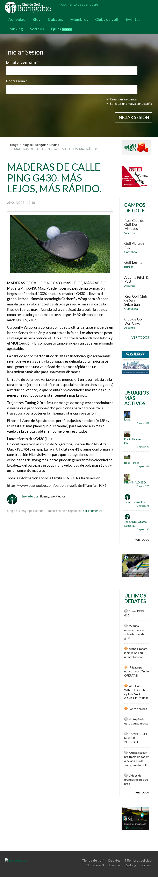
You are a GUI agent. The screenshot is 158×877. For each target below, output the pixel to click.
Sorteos (37, 29)
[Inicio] (29, 7)
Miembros (79, 19)
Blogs (14, 145)
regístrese (75, 510)
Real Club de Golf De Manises (134, 224)
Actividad (17, 19)
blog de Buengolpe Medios (41, 145)
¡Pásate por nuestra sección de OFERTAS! (136, 671)
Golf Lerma (133, 262)
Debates (55, 19)
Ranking (15, 29)
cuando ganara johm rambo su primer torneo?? (135, 653)
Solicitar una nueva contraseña (131, 103)
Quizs (61, 29)
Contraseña (16, 81)
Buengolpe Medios (53, 496)
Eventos (133, 19)
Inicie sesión (56, 510)
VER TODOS (140, 337)
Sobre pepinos (138, 708)
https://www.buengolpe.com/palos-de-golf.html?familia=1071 (56, 485)
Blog (37, 19)
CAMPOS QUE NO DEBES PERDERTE (136, 738)
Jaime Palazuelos (134, 502)
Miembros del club (138, 860)
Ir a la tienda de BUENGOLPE (78, 4)
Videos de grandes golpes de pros (136, 779)
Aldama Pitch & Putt (136, 279)
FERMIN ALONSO (135, 482)
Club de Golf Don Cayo (134, 321)
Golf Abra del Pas (134, 245)
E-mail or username (22, 62)
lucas (127, 419)
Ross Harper (131, 462)
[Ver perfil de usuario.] (14, 499)
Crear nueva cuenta (123, 99)
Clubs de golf (107, 19)
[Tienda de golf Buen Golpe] (136, 147)
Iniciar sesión (133, 117)
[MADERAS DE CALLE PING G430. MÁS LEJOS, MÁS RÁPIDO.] (60, 244)
